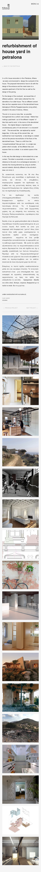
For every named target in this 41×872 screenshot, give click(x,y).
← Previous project (10, 308)
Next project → (32, 308)
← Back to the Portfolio (11, 66)
